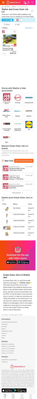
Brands (4, 329)
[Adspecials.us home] (13, 2)
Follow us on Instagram (8, 348)
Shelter (14, 7)
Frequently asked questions (9, 322)
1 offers (4, 28)
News (3, 338)
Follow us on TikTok (7, 353)
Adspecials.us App (7, 331)
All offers (7, 7)
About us (4, 333)
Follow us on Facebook (8, 346)
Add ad (4, 335)
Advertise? (5, 324)
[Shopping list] (28, 2)
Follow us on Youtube (8, 351)
